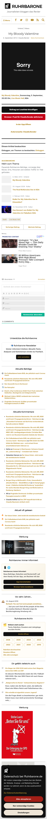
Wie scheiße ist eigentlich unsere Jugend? (21, 692)
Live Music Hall (17, 98)
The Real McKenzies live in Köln (26, 190)
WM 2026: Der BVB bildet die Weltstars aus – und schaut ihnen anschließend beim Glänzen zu (25, 443)
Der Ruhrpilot (9, 387)
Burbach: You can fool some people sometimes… (24, 604)
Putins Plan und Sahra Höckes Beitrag (20, 477)
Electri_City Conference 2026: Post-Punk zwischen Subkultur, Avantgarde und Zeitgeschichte (23, 392)
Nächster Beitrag (34, 227)
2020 (29, 645)
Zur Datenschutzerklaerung (15, 793)
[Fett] (3, 293)
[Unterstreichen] (9, 293)
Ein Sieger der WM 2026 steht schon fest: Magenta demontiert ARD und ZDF (24, 669)
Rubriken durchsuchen (12, 650)
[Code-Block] (22, 293)
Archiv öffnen (23, 634)
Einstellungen (23, 812)
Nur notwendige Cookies (23, 806)
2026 (8, 640)
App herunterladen (23, 582)
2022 (8, 645)
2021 (18, 645)
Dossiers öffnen (9, 652)
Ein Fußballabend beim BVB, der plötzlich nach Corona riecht (24, 374)
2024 (29, 640)
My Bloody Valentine (10, 95)
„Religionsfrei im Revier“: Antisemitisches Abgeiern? (24, 683)
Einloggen (40, 150)
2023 (39, 640)
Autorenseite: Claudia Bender (23, 132)
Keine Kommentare (37, 38)
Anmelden (41, 279)
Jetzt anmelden (23, 357)
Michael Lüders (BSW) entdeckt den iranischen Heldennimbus (22, 397)
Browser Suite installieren (23, 587)
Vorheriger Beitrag (12, 227)
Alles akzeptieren (23, 799)
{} (24, 293)
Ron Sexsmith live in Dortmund (15, 384)
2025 (18, 640)
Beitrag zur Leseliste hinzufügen (23, 109)
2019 (39, 645)
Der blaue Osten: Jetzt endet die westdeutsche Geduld (25, 515)
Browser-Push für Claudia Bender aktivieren (23, 117)
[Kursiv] (6, 293)
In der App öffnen (23, 124)
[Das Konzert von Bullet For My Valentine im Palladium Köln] (6, 209)
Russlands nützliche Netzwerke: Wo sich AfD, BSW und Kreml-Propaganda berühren (23, 379)
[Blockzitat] (19, 293)
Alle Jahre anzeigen (10, 655)
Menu (7, 20)
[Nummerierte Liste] (14, 293)
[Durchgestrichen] (11, 293)
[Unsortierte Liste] (17, 293)
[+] (27, 293)
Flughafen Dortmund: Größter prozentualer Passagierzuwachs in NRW (20, 402)
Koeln (5, 219)
